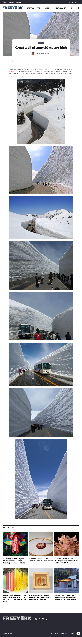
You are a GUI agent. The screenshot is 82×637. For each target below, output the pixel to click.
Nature (41, 42)
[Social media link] (69, 2)
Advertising (11, 2)
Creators (31, 8)
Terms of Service (75, 633)
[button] (78, 8)
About (4, 2)
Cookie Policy (54, 633)
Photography (60, 8)
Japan (12, 71)
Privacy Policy (64, 633)
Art (38, 8)
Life (71, 8)
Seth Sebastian (45, 53)
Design (47, 8)
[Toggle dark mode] (78, 633)
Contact (18, 2)
